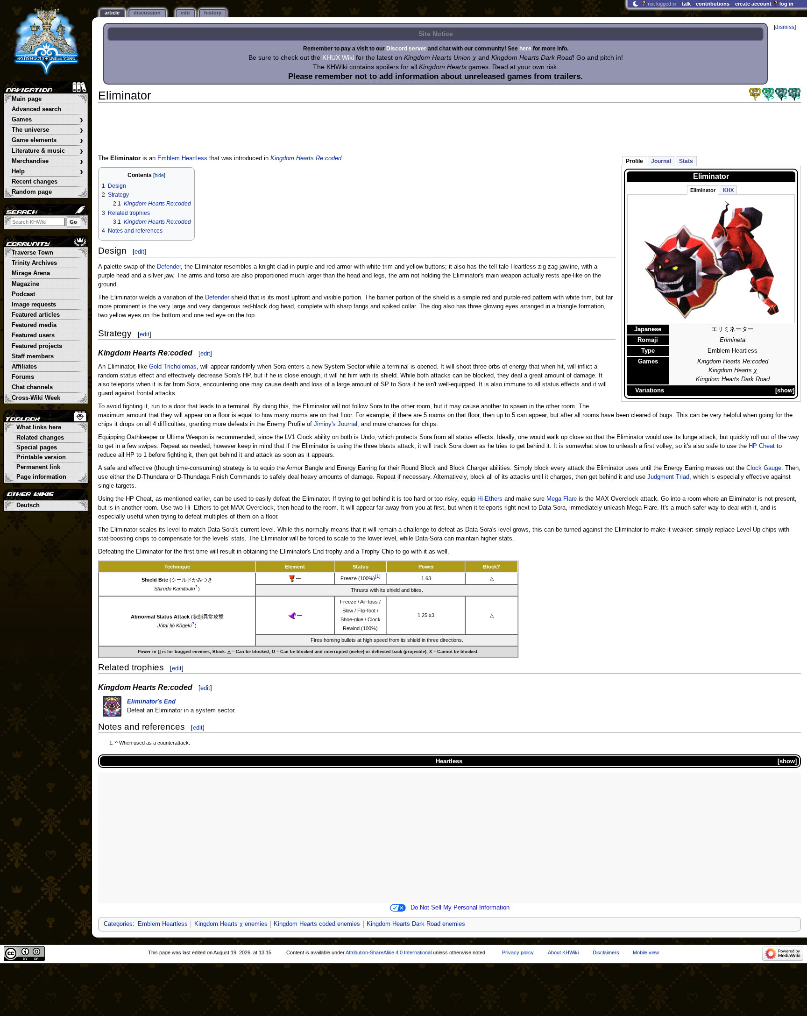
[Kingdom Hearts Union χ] (781, 94)
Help (47, 172)
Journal (661, 161)
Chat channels (32, 387)
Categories (118, 924)
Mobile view (646, 952)
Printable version (41, 457)
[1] (378, 576)
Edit (185, 12)
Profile (634, 161)
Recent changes (34, 181)
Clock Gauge (763, 468)
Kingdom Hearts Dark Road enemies (416, 924)
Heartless (449, 761)
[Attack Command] (292, 578)
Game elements (47, 140)
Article (112, 12)
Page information (41, 477)
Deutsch (28, 505)
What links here (38, 427)
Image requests (34, 304)
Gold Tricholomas (173, 366)
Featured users (33, 335)
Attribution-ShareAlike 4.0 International (389, 952)
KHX (728, 190)
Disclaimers (606, 952)
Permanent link (38, 467)
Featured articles (36, 315)
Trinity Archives (34, 263)
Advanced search (36, 109)
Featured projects (37, 346)
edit (139, 251)
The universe (47, 130)
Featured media (34, 325)
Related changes (40, 437)
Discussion (147, 12)
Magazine (25, 284)
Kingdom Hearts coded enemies (317, 924)
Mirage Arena (31, 273)
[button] (784, 390)
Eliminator (702, 190)
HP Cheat (762, 446)
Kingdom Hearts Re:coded (305, 158)
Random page (32, 192)
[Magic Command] (292, 615)
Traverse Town (32, 252)
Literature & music (47, 151)
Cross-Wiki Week (36, 398)
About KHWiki (563, 952)
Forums (23, 377)
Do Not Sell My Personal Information (460, 907)
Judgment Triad (668, 477)
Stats (686, 161)
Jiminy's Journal (335, 424)
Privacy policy (518, 952)
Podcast (23, 294)
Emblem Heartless (182, 158)
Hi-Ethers (490, 499)
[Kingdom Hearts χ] (768, 94)
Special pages (36, 447)
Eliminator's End (151, 701)
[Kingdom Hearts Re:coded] (755, 94)
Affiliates (24, 366)
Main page (27, 99)
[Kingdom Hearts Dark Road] (794, 94)
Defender (169, 266)
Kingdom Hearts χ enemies (231, 924)
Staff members (33, 356)
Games (47, 120)
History (212, 12)
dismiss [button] (784, 27)
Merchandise (47, 161)
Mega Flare (561, 499)
